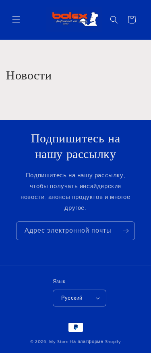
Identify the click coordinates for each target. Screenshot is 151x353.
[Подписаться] (125, 230)
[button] (16, 19)
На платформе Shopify (95, 341)
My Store (59, 341)
